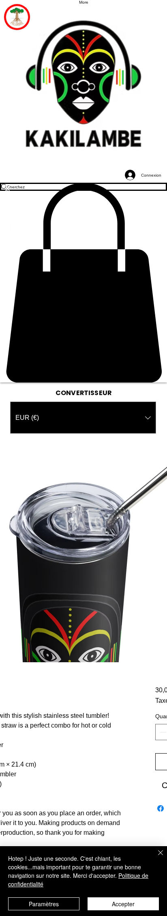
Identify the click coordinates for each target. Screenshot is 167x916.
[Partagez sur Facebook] (160, 808)
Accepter (123, 904)
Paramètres (44, 904)
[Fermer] (155, 857)
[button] (83, 282)
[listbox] (83, 418)
